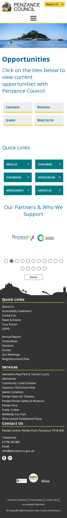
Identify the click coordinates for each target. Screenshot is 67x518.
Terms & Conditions (17, 499)
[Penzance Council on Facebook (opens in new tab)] (4, 458)
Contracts (13, 107)
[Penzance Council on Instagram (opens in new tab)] (10, 458)
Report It (52, 4)
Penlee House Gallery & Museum (23, 401)
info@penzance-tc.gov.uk (18, 451)
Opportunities (46, 177)
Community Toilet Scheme (19, 383)
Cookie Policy (51, 499)
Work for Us (45, 120)
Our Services (13, 177)
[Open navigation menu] (33, 18)
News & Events (14, 190)
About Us (11, 164)
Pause (33, 277)
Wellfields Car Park (14, 414)
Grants (10, 120)
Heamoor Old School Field (18, 387)
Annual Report (11, 337)
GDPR (5, 329)
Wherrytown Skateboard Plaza (21, 419)
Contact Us (44, 190)
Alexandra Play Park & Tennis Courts (25, 374)
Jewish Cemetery (12, 392)
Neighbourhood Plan (15, 359)
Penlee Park (10, 405)
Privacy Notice (36, 499)
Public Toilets (10, 410)
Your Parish (45, 164)
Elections (43, 107)
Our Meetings (11, 354)
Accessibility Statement (16, 311)
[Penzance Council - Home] (33, 7)
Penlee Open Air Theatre (18, 396)
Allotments (9, 379)
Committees (10, 341)
